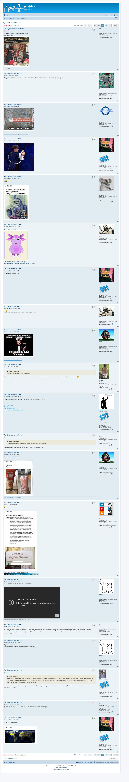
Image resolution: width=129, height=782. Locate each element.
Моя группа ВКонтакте (9, 408)
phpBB (57, 765)
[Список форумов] (13, 7)
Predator (101, 118)
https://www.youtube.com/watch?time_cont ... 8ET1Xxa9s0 (17, 619)
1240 (100, 28)
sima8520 (101, 410)
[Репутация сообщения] (92, 29)
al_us (100, 152)
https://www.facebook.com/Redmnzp (13, 360)
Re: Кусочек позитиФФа (14, 29)
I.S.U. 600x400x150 (9, 405)
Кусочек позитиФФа (12, 22)
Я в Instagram (7, 406)
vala (100, 678)
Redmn (100, 341)
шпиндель (101, 191)
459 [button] (99, 25)
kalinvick (101, 594)
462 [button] (110, 25)
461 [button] (106, 25)
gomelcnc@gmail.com (17, 409)
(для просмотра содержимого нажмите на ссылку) (19, 263)
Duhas (100, 435)
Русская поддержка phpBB (61, 767)
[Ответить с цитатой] (94, 29)
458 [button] (95, 25)
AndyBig (101, 380)
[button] (85, 25)
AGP (100, 516)
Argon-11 (101, 234)
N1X (100, 88)
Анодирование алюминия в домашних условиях (16, 134)
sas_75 (100, 624)
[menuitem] (6, 15)
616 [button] (115, 25)
